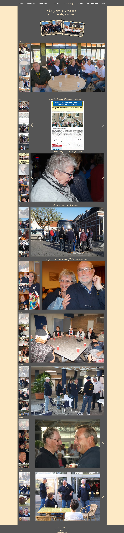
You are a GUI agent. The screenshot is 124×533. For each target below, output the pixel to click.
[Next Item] (103, 68)
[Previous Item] (32, 68)
